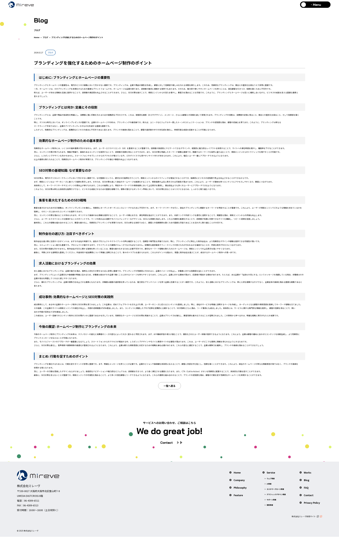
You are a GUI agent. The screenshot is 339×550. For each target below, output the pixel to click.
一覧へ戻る (169, 385)
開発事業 (270, 505)
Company (239, 480)
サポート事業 (271, 500)
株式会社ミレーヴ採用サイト (304, 516)
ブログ (45, 37)
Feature (238, 495)
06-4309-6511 (31, 500)
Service (271, 472)
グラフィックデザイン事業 (276, 494)
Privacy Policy (312, 502)
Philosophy (240, 487)
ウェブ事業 (271, 478)
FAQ (306, 487)
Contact (308, 495)
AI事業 (269, 484)
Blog (306, 480)
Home (36, 37)
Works (307, 472)
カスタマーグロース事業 (275, 489)
